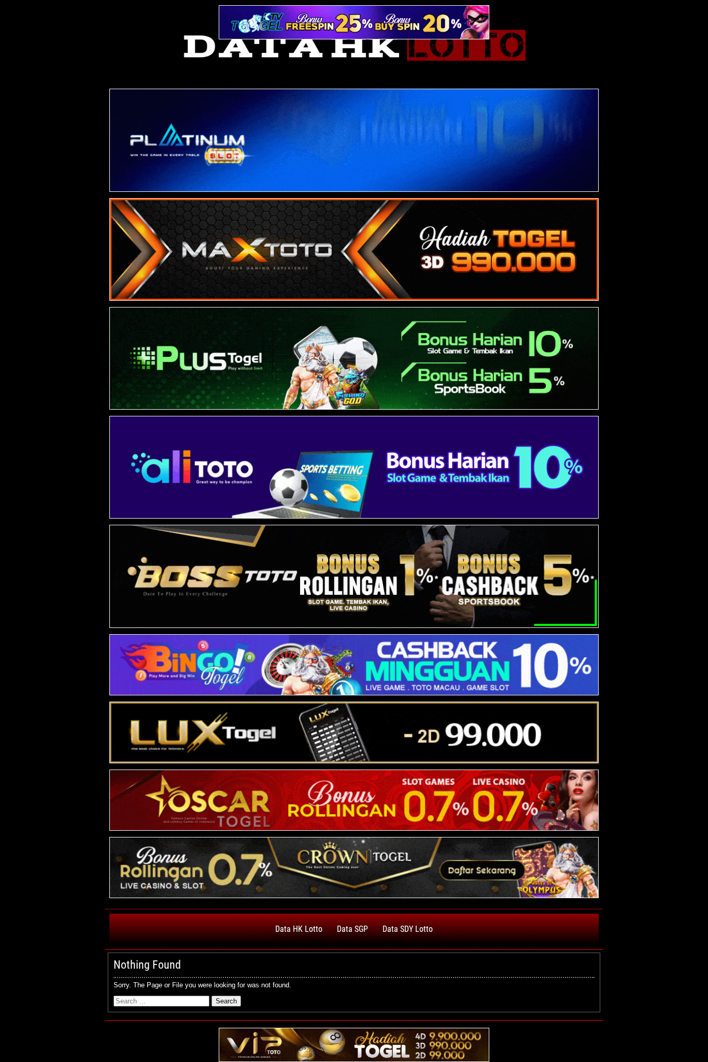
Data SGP (352, 929)
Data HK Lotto (298, 929)
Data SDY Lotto (408, 929)
